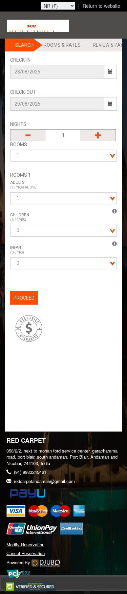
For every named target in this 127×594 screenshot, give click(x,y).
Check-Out (23, 92)
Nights (18, 124)
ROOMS (18, 144)
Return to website (101, 5)
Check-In (20, 60)
